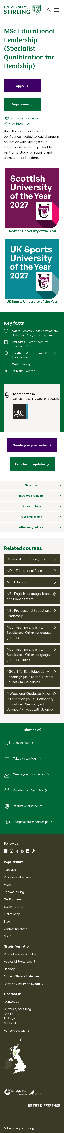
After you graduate (31, 527)
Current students (15, 929)
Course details (31, 506)
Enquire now (20, 104)
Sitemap (9, 969)
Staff (7, 936)
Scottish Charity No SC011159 (23, 984)
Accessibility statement (19, 961)
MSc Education (18, 582)
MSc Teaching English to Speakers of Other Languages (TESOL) (29, 632)
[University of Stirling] (22, 9)
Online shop (12, 914)
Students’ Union (14, 906)
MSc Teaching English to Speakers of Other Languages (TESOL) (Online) (29, 654)
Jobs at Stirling (14, 892)
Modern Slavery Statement (22, 976)
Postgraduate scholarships (30, 822)
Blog (7, 921)
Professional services (18, 877)
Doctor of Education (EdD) (26, 559)
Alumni (8, 884)
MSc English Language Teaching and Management (31, 596)
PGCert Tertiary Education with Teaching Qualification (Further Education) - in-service (30, 676)
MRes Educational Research (28, 571)
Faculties (10, 869)
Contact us (11, 1001)
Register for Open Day (28, 790)
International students (27, 806)
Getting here (12, 899)
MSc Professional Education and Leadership (31, 613)
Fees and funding (31, 516)
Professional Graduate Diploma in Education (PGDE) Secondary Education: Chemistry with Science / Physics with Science (30, 701)
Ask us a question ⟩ (16, 1030)
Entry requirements (31, 495)
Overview (31, 485)
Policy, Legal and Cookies (21, 954)
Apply (20, 86)
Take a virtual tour (25, 758)
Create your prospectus (29, 774)
